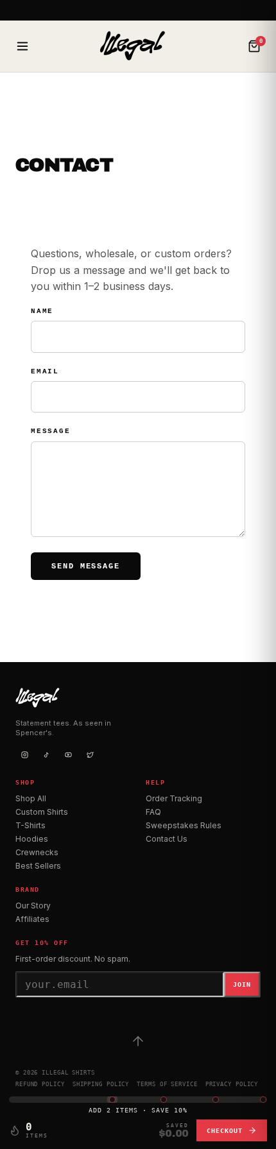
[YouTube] (68, 754)
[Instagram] (24, 754)
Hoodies (31, 839)
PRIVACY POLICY (232, 1084)
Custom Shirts (41, 812)
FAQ (153, 812)
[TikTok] (46, 754)
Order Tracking (174, 798)
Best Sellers (38, 866)
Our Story (33, 905)
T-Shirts (30, 825)
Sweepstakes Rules (183, 825)
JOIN (242, 984)
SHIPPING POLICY (101, 1084)
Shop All (30, 798)
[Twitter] (90, 754)
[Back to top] (138, 1041)
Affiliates (32, 919)
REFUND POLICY (40, 1084)
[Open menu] (22, 46)
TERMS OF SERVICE (167, 1084)
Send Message (85, 566)
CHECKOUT (225, 1130)
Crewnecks (36, 852)
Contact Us (166, 839)
